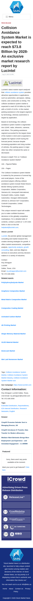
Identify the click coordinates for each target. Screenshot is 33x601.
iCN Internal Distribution (10, 408)
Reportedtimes (23, 406)
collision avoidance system (14, 92)
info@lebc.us (26, 584)
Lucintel (4, 236)
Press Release (6, 23)
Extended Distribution (9, 406)
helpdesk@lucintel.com (9, 227)
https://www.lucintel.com (22, 385)
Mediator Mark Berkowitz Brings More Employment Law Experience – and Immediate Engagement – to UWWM (15, 441)
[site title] (16, 555)
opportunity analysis (15, 247)
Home (5, 589)
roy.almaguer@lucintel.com (16, 271)
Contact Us (19, 589)
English (12, 411)
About (11, 589)
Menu (11, 17)
